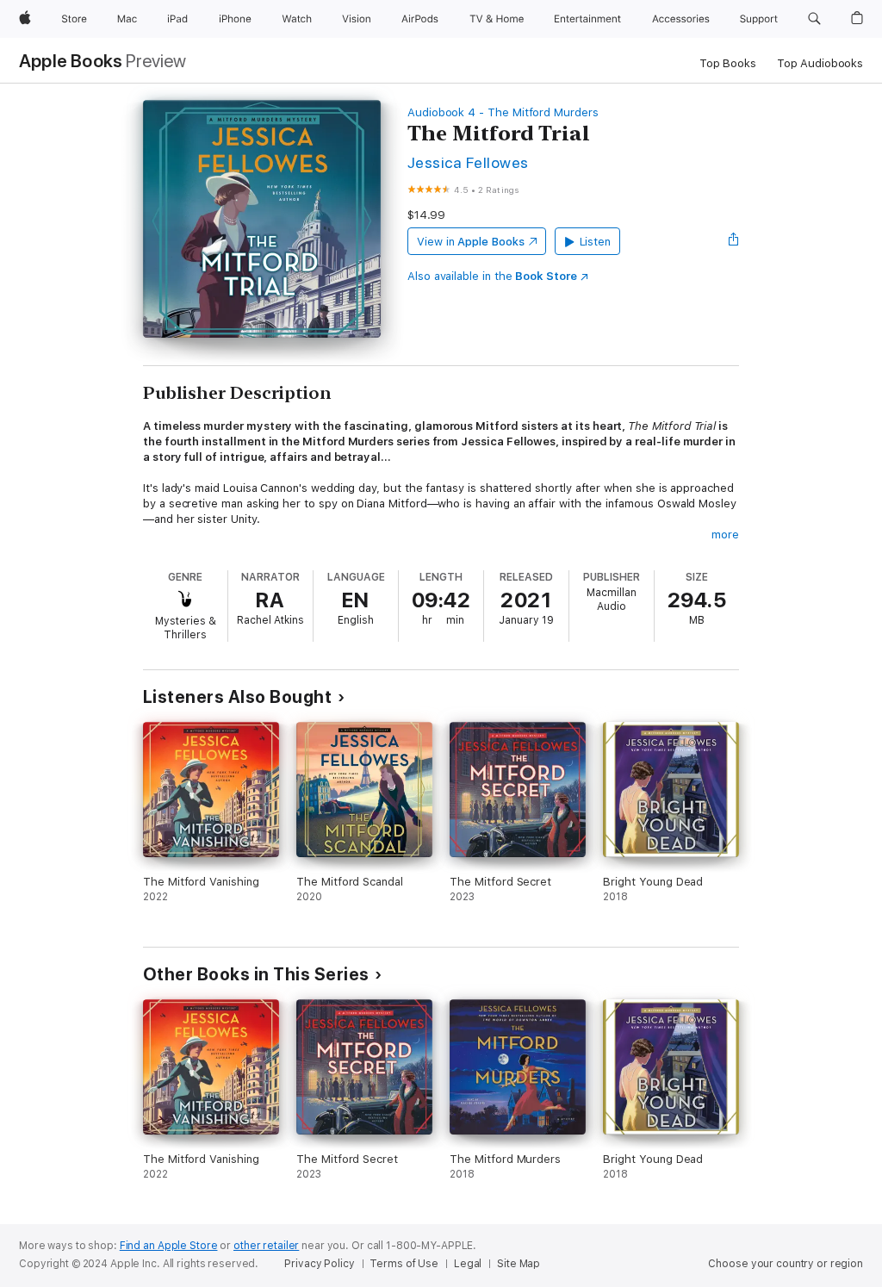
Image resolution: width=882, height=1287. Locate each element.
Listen (596, 241)
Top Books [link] (727, 63)
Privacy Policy (319, 1264)
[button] (814, 19)
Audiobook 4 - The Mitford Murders (503, 112)
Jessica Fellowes (468, 162)
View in (471, 241)
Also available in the (492, 276)
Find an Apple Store (169, 1246)
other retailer (266, 1246)
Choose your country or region (785, 1264)
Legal (467, 1264)
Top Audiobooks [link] (820, 63)
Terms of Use (404, 1264)
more (725, 534)
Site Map (518, 1264)
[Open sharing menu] (733, 241)
